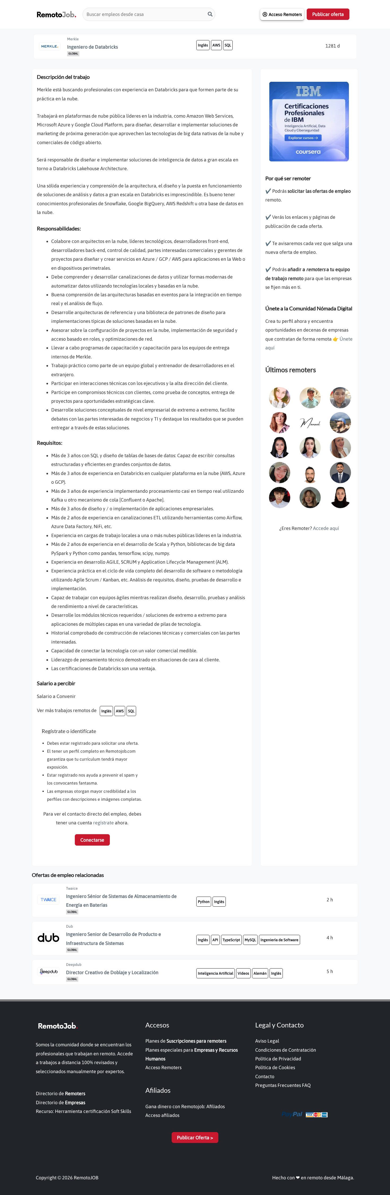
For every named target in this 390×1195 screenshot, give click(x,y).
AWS (216, 45)
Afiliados (215, 1106)
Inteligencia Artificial (215, 973)
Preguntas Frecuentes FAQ (283, 1085)
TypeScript (231, 940)
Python (204, 902)
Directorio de (60, 1093)
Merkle (73, 39)
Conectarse (92, 840)
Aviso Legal (267, 1041)
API (215, 940)
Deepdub (73, 964)
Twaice (72, 888)
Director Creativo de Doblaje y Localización (112, 972)
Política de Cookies (275, 1067)
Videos (243, 973)
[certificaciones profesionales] (309, 121)
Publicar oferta (328, 14)
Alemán (260, 973)
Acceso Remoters (163, 1067)
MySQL (250, 940)
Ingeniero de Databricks (92, 47)
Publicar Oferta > (195, 1137)
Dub (69, 926)
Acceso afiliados (162, 1115)
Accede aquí (326, 528)
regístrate (103, 822)
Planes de (185, 1041)
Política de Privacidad (278, 1058)
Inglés (203, 45)
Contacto (264, 1076)
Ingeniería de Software (279, 940)
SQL (228, 45)
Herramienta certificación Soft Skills (93, 1111)
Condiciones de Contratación (285, 1050)
